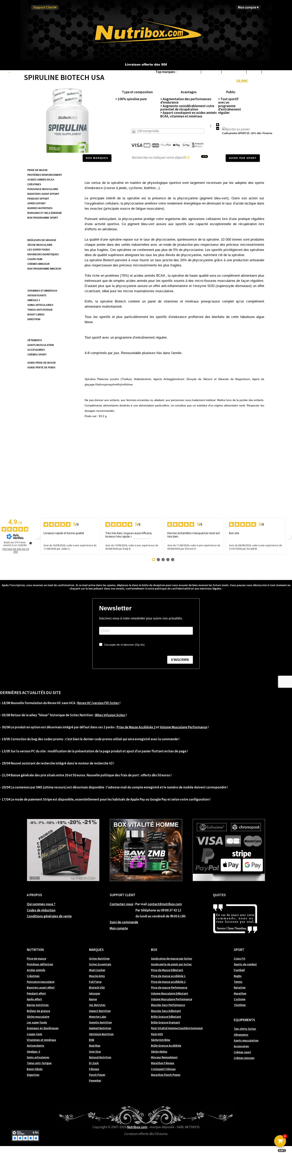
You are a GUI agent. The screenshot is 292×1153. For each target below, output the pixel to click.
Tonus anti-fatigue (39, 1063)
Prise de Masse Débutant (167, 970)
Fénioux (94, 1069)
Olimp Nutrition (233, 72)
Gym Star (95, 1051)
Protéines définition (40, 964)
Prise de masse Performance (169, 987)
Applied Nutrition (100, 1028)
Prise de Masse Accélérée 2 (136, 727)
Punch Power (97, 1075)
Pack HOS (157, 1034)
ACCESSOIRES (36, 349)
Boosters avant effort (41, 987)
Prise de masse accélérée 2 (168, 982)
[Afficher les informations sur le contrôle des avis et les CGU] (30, 543)
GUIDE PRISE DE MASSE (41, 362)
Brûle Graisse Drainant (165, 1022)
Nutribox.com (137, 1127)
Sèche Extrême (160, 1040)
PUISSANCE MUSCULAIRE (42, 189)
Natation (240, 987)
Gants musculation (246, 1040)
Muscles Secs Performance (168, 1005)
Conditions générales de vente (49, 916)
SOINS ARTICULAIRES (40, 305)
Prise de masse (36, 958)
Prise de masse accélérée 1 (168, 976)
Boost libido (35, 1069)
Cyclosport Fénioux (163, 1069)
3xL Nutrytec (97, 1005)
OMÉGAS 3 (33, 300)
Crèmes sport (242, 1052)
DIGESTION (33, 319)
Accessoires (241, 1046)
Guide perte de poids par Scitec (171, 964)
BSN (91, 1040)
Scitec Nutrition (188, 72)
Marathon (240, 993)
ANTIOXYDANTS (36, 295)
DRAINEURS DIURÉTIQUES (43, 254)
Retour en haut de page (245, 437)
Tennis (238, 982)
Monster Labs (97, 1017)
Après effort (34, 999)
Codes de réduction (41, 910)
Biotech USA (211, 72)
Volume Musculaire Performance (183, 727)
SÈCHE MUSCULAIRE (39, 245)
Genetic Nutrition (100, 1022)
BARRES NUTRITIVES (39, 208)
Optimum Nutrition (101, 1034)
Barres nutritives (38, 1005)
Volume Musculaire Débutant (169, 993)
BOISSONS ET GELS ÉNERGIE (44, 213)
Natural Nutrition (100, 1057)
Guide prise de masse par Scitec (171, 958)
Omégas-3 (33, 1051)
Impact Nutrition (100, 1011)
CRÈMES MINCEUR (38, 264)
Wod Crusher (97, 970)
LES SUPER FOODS (38, 249)
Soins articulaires (38, 1057)
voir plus (141, 536)
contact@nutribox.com (165, 904)
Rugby (238, 976)
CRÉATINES (34, 184)
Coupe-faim (34, 1034)
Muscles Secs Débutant (166, 1011)
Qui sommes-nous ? (41, 904)
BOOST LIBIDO (35, 314)
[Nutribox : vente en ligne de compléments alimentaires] (146, 31)
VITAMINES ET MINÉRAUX (42, 290)
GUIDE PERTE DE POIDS (41, 367)
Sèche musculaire (38, 1017)
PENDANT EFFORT (38, 198)
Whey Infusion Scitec (110, 715)
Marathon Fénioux (162, 1063)
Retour (17, 72)
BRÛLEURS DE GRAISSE (41, 240)
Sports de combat (245, 964)
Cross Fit (239, 958)
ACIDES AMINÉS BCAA (40, 179)
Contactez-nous (121, 904)
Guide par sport (243, 158)
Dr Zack (94, 1063)
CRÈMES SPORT (36, 354)
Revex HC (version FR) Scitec (98, 703)
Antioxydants (35, 1045)
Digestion (33, 1075)
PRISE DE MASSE (37, 170)
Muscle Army (97, 976)
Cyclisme (239, 999)
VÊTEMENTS (34, 340)
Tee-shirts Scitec (245, 1029)
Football (239, 970)
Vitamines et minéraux (41, 1040)
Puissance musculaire (40, 982)
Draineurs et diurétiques (43, 1028)
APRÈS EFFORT (36, 203)
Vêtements (241, 1035)
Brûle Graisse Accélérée (166, 1045)
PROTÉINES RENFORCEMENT (44, 175)
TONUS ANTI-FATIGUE (40, 309)
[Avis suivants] (289, 536)
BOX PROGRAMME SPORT (42, 217)
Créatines (33, 976)
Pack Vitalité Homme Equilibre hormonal (177, 1028)
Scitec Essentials (100, 964)
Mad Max (94, 1045)
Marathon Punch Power (165, 1075)
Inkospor (94, 993)
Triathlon (240, 1005)
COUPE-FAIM (34, 259)
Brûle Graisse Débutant (166, 1017)
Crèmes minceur (244, 1058)
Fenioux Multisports (277, 72)
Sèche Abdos (159, 1051)
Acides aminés (36, 970)
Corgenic (254, 72)
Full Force (95, 982)
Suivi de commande (124, 922)
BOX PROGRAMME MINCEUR (44, 268)
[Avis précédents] (37, 536)
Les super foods (37, 1022)
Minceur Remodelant (164, 1057)
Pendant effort (36, 993)
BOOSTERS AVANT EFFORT (43, 194)
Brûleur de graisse (38, 1011)
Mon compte (119, 928)
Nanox (93, 999)
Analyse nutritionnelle (100, 363)
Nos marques (97, 158)
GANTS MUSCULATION (40, 345)
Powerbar (95, 1080)
